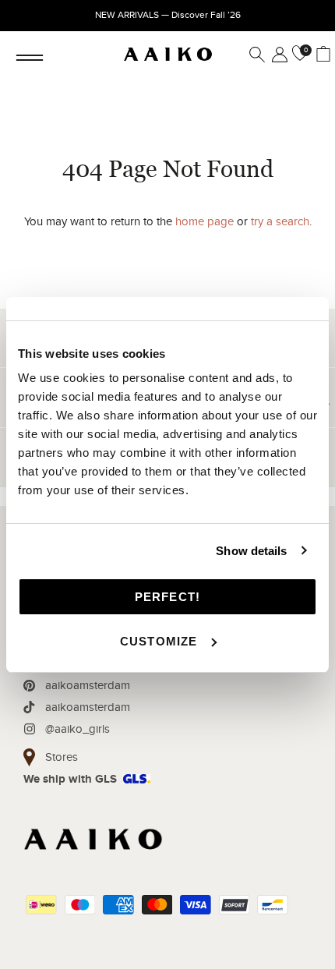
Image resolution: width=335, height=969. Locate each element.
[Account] (276, 54)
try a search (280, 221)
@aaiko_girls (77, 729)
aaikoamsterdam (87, 685)
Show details (251, 550)
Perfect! (168, 596)
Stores (61, 757)
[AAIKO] (168, 54)
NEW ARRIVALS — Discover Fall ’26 (168, 14)
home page (204, 221)
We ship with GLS (70, 779)
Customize (159, 641)
